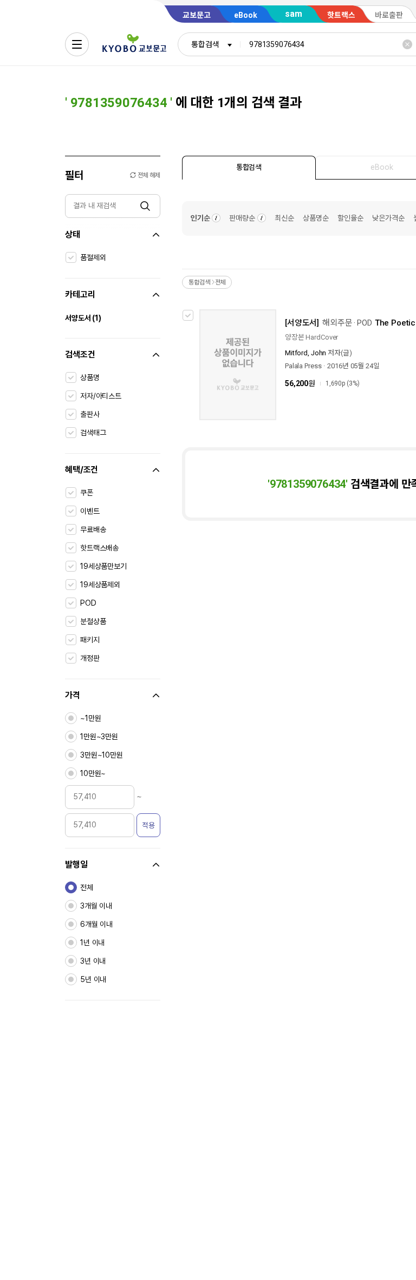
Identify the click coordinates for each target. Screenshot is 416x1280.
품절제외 (93, 257)
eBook (245, 15)
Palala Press (303, 366)
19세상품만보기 (103, 566)
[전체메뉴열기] (77, 44)
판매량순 (242, 218)
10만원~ (93, 773)
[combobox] (209, 44)
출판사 (90, 414)
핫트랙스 (341, 15)
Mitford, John (305, 353)
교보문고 (197, 15)
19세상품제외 (100, 584)
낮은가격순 (388, 218)
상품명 (90, 377)
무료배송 (93, 529)
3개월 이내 (96, 905)
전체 (86, 887)
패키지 (90, 639)
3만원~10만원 (101, 755)
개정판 (90, 658)
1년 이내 (92, 942)
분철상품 (93, 621)
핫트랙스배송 (99, 547)
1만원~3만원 (99, 736)
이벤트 (90, 511)
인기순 (200, 218)
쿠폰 (86, 492)
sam (293, 14)
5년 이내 (93, 979)
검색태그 (93, 432)
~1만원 (90, 718)
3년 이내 (93, 961)
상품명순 (316, 218)
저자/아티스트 (100, 396)
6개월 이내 (96, 924)
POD (88, 603)
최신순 (284, 218)
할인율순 (350, 218)
